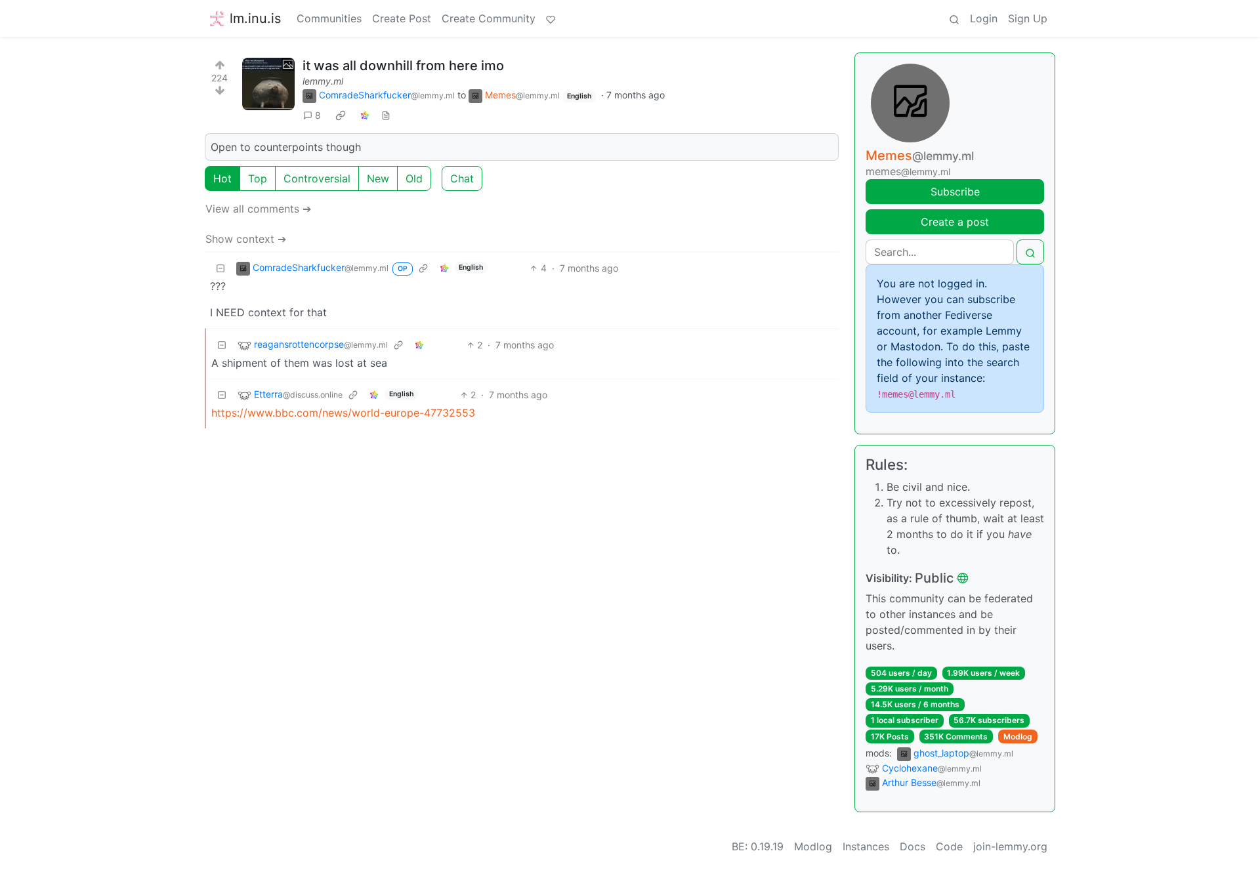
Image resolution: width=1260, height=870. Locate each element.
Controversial (317, 178)
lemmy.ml (323, 81)
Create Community (489, 18)
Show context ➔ (245, 238)
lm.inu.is (255, 18)
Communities (329, 18)
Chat (462, 178)
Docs (912, 846)
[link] (340, 115)
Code (949, 846)
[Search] (954, 18)
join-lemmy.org (1010, 846)
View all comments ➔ (258, 208)
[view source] (385, 115)
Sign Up (1027, 18)
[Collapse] (220, 268)
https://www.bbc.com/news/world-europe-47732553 (343, 412)
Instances (866, 846)
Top (257, 178)
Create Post (401, 18)
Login (984, 18)
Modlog (1017, 736)
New (378, 178)
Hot (222, 178)
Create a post (955, 221)
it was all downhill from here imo (403, 65)
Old (414, 178)
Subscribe (955, 191)
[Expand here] (268, 84)
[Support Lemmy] (550, 18)
